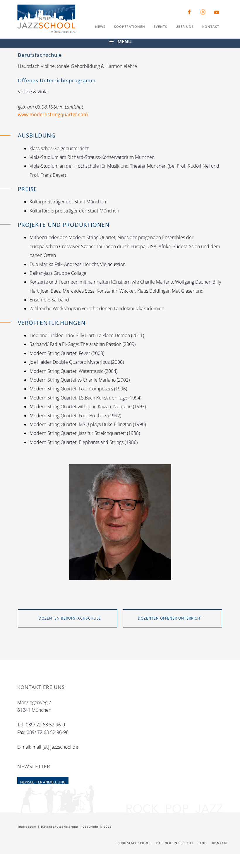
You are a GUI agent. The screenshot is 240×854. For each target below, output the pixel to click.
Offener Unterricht (174, 843)
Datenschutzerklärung (59, 826)
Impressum (27, 826)
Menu (124, 41)
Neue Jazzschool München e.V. (46, 19)
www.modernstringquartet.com (53, 114)
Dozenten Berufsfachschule (69, 618)
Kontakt (220, 843)
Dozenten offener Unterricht (171, 618)
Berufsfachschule (133, 843)
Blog (202, 843)
